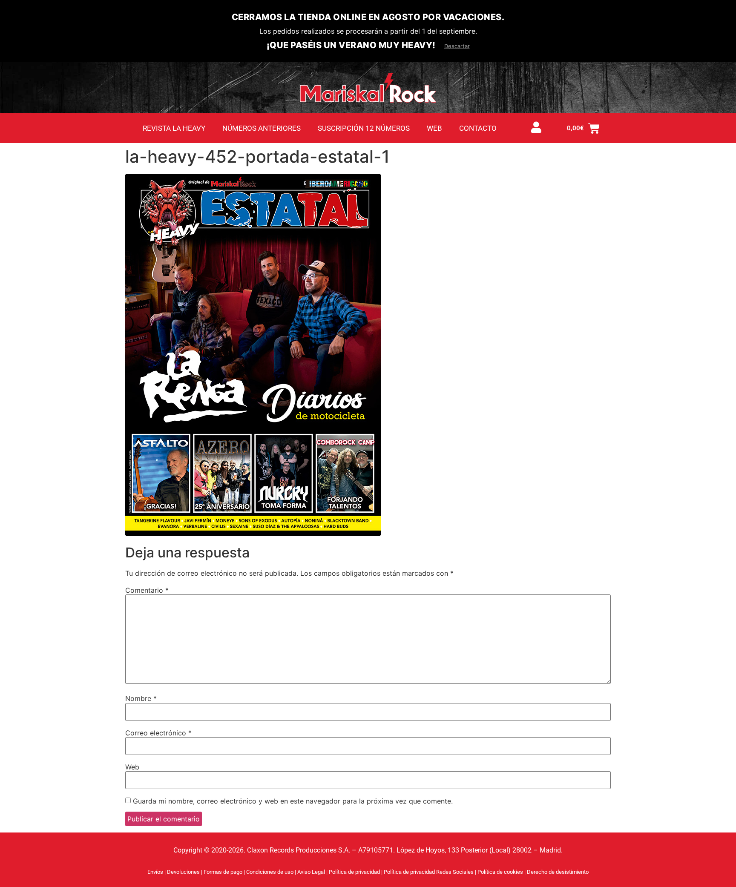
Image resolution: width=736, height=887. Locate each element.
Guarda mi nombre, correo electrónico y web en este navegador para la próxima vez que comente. (293, 801)
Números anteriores (261, 128)
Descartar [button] (457, 46)
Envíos (155, 872)
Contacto (478, 128)
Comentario (147, 590)
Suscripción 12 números (364, 128)
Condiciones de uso (269, 872)
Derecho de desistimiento (558, 872)
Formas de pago (223, 872)
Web (434, 128)
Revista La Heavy (174, 128)
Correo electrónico (158, 732)
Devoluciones (183, 872)
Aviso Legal (311, 872)
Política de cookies (500, 872)
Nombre (141, 698)
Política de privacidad (355, 872)
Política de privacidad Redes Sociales (429, 872)
